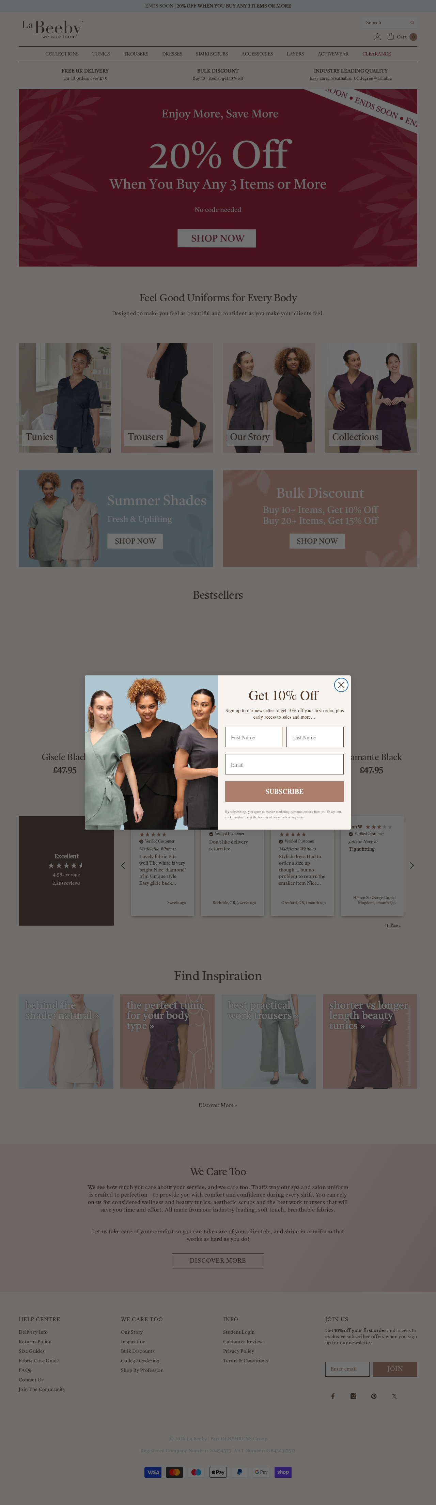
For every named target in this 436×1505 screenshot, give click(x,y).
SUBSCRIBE (284, 791)
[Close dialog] (341, 685)
